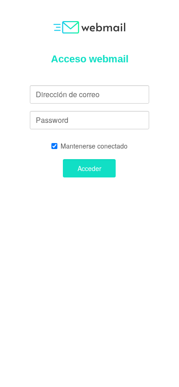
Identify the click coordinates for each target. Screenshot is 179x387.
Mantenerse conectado (94, 145)
